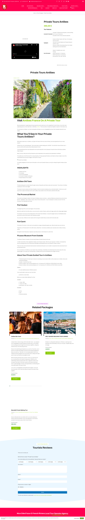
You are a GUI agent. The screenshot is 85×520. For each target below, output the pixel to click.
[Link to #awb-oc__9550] (83, 1)
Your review (20, 441)
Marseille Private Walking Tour (19, 387)
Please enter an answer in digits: (24, 461)
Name (19, 451)
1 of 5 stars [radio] (21, 439)
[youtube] (66, 1)
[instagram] (59, 1)
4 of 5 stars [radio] (50, 439)
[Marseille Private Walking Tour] (25, 363)
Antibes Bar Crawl (16, 313)
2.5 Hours (16, 389)
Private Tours (32, 389)
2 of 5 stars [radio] (30, 439)
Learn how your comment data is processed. (43, 472)
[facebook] (57, 1)
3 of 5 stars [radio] (40, 439)
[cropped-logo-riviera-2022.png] (4, 4)
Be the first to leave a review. (62, 65)
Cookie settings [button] (76, 518)
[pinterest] (62, 1)
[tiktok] (64, 1)
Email (19, 456)
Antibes (38, 126)
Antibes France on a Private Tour (41, 120)
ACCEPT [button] (81, 518)
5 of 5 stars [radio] (60, 439)
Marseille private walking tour (24, 389)
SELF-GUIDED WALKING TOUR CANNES (56, 313)
